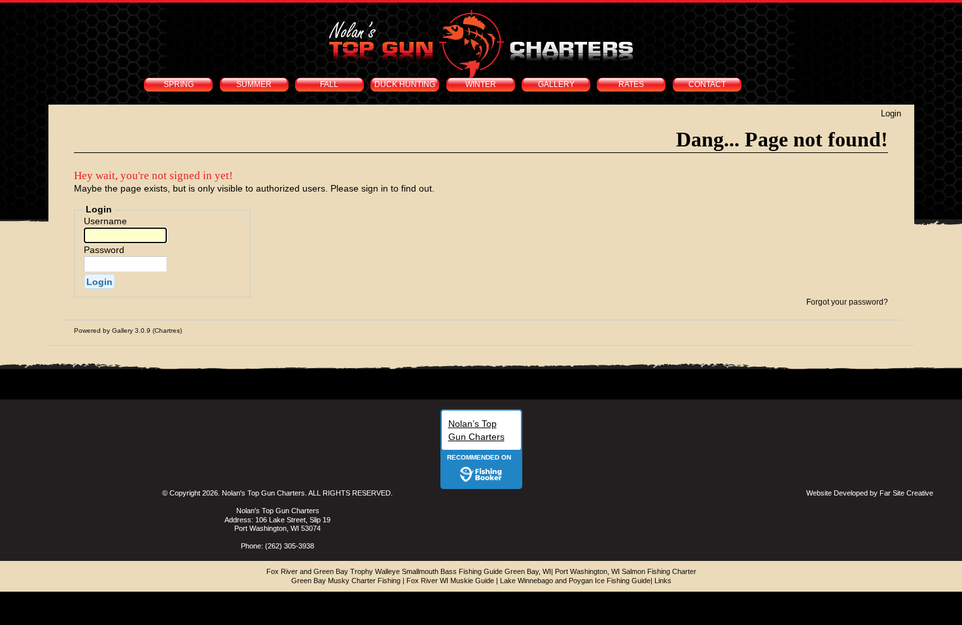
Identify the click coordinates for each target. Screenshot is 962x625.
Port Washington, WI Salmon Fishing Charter (625, 571)
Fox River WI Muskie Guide (450, 580)
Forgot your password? (847, 302)
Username (105, 221)
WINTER (480, 84)
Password (104, 250)
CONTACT (707, 84)
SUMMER (254, 84)
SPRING (179, 84)
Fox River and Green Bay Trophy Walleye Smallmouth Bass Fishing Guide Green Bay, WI (408, 571)
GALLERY (556, 84)
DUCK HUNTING (404, 84)
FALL (329, 84)
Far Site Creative (906, 493)
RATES (631, 84)
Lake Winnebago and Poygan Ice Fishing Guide (575, 580)
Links (662, 580)
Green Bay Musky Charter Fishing (346, 580)
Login (891, 113)
